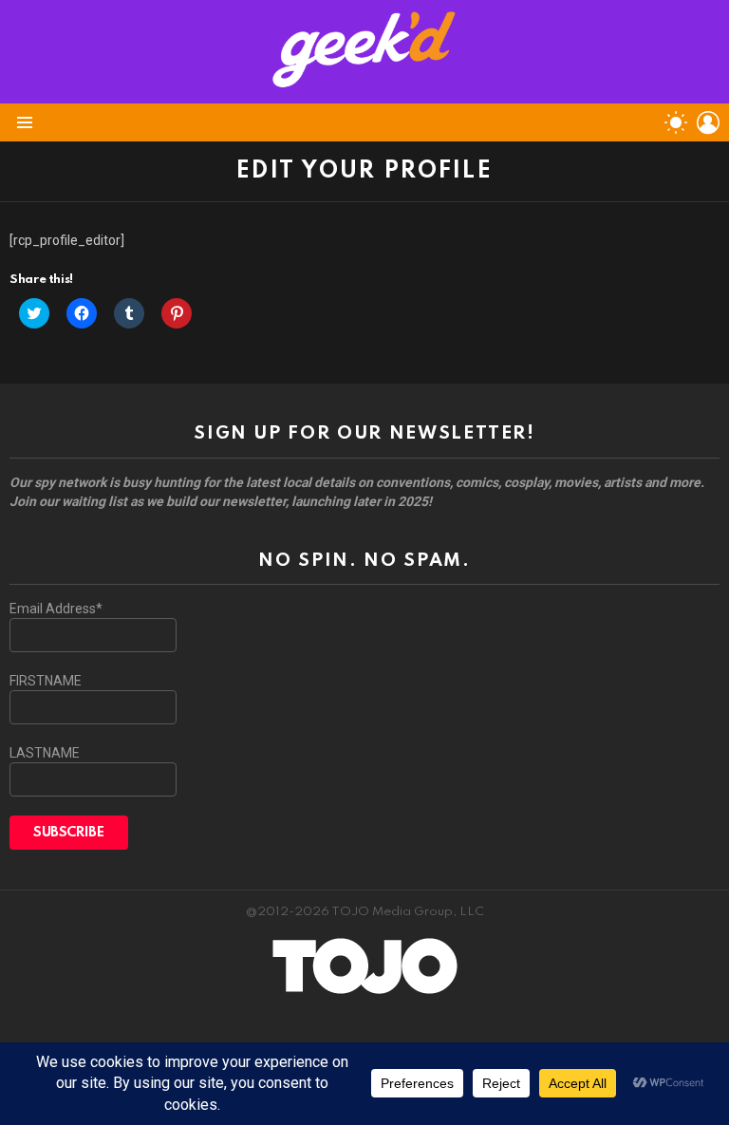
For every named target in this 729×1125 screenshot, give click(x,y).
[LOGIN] (708, 122)
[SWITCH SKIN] (675, 122)
